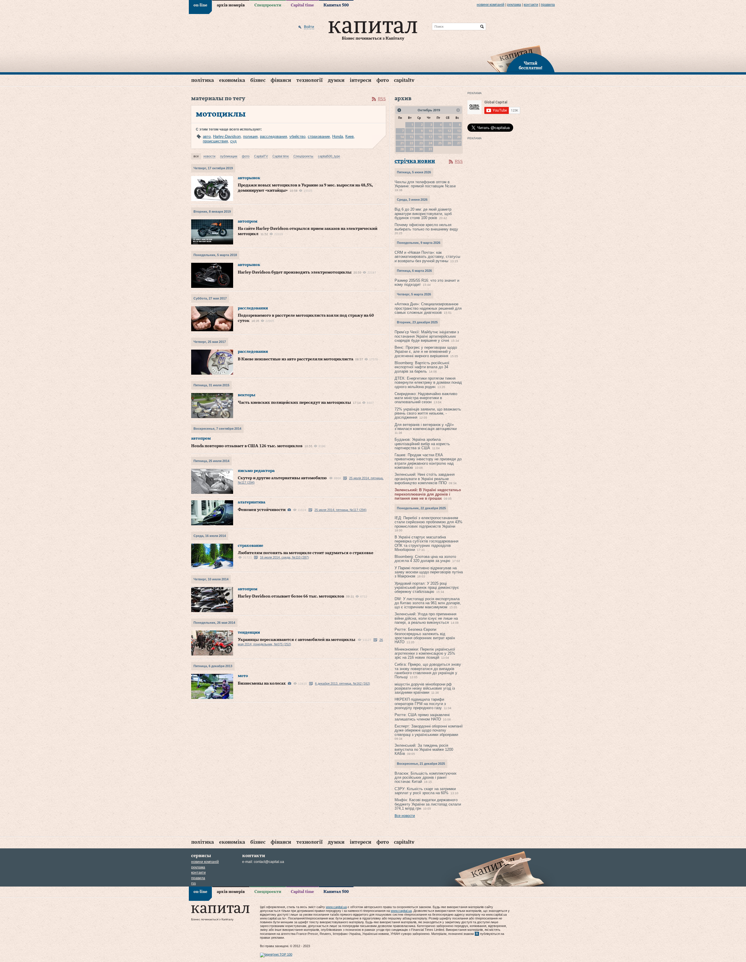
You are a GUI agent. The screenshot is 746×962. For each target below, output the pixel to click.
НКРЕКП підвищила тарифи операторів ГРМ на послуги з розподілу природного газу (420, 703)
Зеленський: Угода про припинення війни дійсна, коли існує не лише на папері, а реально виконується (426, 618)
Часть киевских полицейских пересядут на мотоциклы (294, 403)
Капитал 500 (336, 5)
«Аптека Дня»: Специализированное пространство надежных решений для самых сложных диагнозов (428, 308)
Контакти (531, 5)
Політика (202, 80)
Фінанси (281, 80)
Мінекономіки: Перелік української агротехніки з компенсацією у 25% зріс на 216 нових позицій (425, 653)
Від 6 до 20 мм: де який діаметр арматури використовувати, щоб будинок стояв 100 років (423, 213)
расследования (273, 136)
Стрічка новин (415, 161)
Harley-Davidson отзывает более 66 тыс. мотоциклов (291, 596)
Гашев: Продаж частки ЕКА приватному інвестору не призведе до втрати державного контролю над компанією (428, 461)
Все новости (405, 816)
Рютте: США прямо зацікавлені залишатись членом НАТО (422, 717)
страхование (319, 136)
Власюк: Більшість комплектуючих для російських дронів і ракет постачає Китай (426, 777)
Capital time (302, 5)
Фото (382, 80)
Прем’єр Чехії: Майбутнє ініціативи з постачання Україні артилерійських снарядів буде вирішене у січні (427, 336)
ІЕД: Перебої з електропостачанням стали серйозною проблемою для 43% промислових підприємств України (428, 522)
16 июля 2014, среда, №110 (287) (284, 557)
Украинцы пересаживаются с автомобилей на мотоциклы (296, 640)
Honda (337, 136)
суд (233, 141)
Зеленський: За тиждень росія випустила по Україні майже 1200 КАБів (424, 749)
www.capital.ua (336, 907)
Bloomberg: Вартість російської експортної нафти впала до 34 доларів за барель (422, 367)
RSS (382, 99)
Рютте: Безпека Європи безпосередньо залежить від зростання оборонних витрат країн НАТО (425, 635)
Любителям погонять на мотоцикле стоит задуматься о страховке (305, 553)
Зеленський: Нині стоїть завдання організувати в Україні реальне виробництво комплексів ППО (425, 478)
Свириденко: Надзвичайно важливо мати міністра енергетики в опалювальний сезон (426, 398)
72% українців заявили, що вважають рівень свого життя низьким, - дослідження (428, 413)
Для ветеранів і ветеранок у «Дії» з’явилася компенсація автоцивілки (426, 426)
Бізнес (257, 80)
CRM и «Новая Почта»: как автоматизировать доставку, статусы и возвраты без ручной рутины (427, 256)
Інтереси (360, 80)
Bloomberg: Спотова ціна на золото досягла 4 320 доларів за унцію (425, 558)
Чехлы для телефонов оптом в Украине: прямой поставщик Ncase (425, 184)
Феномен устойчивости (262, 510)
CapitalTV (404, 80)
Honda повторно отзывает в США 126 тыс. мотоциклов (246, 446)
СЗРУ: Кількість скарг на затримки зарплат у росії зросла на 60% (425, 791)
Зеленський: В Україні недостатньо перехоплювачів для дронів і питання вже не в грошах (428, 494)
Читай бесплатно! (530, 66)
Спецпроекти (267, 5)
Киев (349, 136)
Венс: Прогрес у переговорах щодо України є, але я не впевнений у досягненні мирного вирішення (426, 351)
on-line (200, 5)
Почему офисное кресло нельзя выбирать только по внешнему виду (426, 227)
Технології (309, 80)
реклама (514, 5)
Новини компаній (490, 5)
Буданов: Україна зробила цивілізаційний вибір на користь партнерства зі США (422, 443)
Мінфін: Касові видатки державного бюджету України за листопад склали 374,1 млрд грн (428, 804)
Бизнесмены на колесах (262, 683)
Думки (336, 80)
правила (548, 5)
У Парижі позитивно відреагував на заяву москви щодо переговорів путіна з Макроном (429, 572)
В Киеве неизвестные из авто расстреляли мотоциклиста (295, 359)
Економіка (232, 80)
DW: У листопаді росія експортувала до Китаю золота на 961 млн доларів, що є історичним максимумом (428, 603)
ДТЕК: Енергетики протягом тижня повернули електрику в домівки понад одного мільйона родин (428, 382)
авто (207, 136)
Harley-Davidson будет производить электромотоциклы (294, 272)
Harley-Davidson (227, 136)
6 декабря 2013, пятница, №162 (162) (342, 683)
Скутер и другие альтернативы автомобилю (282, 478)
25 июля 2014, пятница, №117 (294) (340, 510)
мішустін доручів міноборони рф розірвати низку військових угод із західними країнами (425, 688)
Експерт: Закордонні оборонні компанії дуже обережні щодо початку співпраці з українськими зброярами (429, 730)
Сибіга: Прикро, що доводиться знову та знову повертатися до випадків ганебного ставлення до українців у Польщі (428, 670)
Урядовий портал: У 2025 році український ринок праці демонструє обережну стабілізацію (427, 587)
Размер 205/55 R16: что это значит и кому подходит (427, 282)
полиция (250, 136)
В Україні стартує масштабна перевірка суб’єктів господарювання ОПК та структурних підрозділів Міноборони (426, 543)
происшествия (215, 141)
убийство (297, 136)
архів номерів (231, 5)
